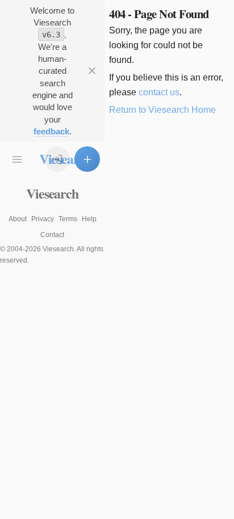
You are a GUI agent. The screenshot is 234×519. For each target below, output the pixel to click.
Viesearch (52, 193)
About (18, 219)
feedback (51, 131)
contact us (159, 92)
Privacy (42, 219)
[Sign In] (57, 159)
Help (89, 219)
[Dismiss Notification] (91, 71)
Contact (52, 235)
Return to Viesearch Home (162, 110)
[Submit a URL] (87, 159)
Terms (67, 219)
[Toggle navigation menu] (17, 159)
